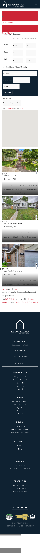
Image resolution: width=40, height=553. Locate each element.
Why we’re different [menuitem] (20, 401)
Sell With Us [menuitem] (20, 465)
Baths (6, 59)
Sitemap (26, 523)
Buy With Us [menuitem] (20, 426)
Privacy (17, 302)
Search (8, 93)
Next (21, 108)
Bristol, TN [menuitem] (19, 383)
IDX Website (10, 299)
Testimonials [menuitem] (20, 414)
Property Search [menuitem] (20, 485)
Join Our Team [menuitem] (20, 404)
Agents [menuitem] (20, 408)
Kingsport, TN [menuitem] (20, 377)
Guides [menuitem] (20, 446)
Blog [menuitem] (20, 449)
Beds (6, 52)
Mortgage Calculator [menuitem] (20, 432)
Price (6, 45)
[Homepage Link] (13, 4)
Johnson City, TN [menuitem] (20, 380)
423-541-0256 (20, 350)
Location (7, 34)
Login (9, 12)
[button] (15, 122)
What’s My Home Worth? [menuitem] (20, 469)
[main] (20, 152)
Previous (10, 108)
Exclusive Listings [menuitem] (20, 488)
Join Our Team (20, 356)
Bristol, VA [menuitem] (20, 386)
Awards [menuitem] (20, 411)
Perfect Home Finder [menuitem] (20, 429)
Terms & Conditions (30, 302)
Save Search (7, 23)
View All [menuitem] (20, 389)
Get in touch (20, 364)
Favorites (6, 30)
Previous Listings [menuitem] (20, 491)
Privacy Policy (16, 523)
